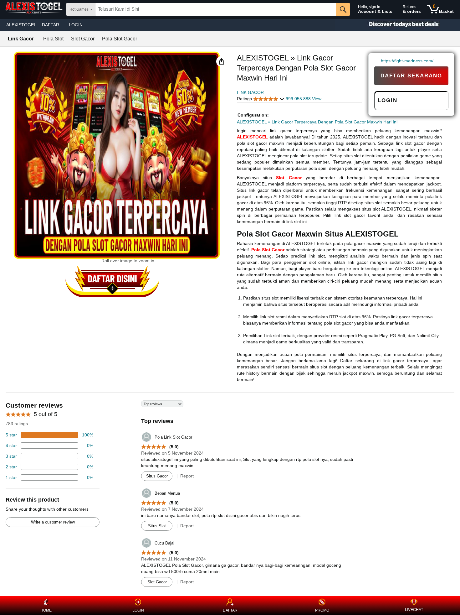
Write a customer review (53, 522)
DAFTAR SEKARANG (411, 76)
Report (187, 475)
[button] (221, 61)
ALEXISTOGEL (21, 24)
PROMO (322, 610)
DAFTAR (230, 610)
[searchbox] (215, 9)
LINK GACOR (250, 92)
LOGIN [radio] (387, 100)
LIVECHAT (414, 609)
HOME (46, 610)
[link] (377, 61)
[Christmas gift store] (397, 25)
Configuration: (253, 114)
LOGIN (76, 24)
